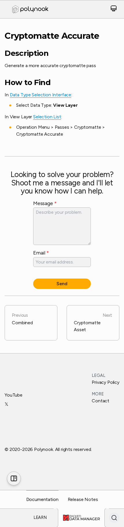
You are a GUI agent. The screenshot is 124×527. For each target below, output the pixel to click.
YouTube (13, 395)
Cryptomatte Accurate (52, 36)
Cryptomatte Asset (93, 322)
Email (41, 253)
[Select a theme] (113, 9)
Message (45, 203)
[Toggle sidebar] (14, 478)
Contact (100, 400)
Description (26, 53)
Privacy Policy (105, 382)
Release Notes (83, 499)
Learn (40, 517)
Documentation (42, 499)
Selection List (47, 116)
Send (62, 283)
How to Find (27, 82)
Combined (22, 319)
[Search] (114, 518)
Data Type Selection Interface (40, 94)
